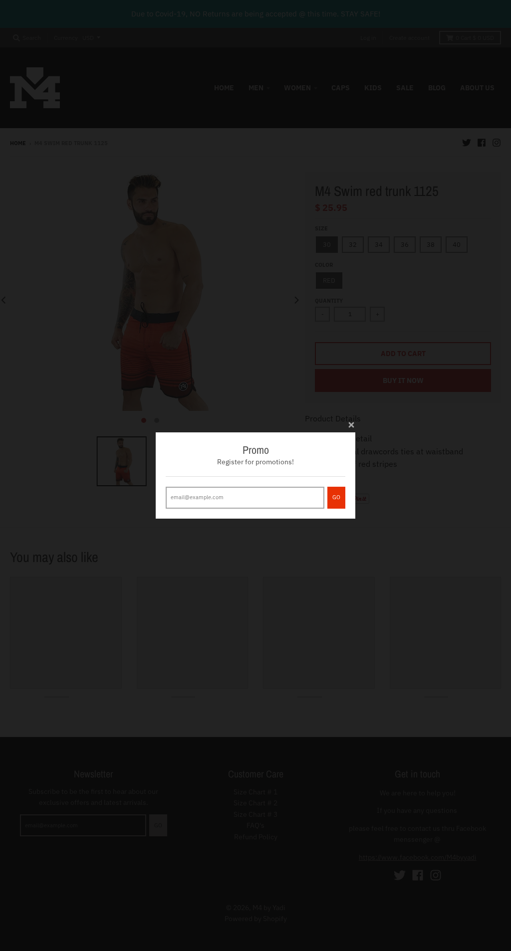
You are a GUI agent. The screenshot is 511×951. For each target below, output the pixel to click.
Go (336, 497)
